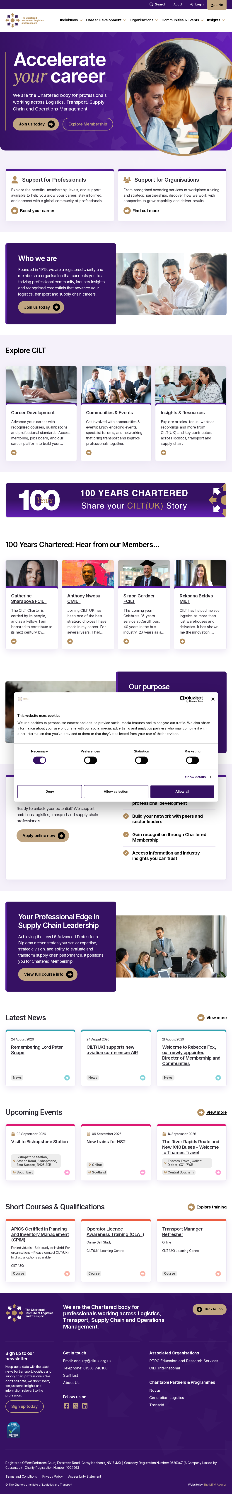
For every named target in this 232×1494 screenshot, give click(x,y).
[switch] (90, 760)
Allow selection (116, 791)
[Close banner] (213, 699)
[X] (75, 1405)
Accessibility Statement (84, 1476)
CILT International (164, 1368)
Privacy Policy (52, 1476)
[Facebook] (66, 1405)
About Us (71, 1382)
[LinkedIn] (84, 1405)
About (178, 4)
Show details (195, 777)
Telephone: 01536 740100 (85, 1368)
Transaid (156, 1405)
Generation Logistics (166, 1397)
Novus (155, 1390)
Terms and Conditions (21, 1476)
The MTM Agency (215, 1484)
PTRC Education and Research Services (183, 1361)
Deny (50, 791)
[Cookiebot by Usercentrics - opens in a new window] (183, 699)
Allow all (182, 791)
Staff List (70, 1375)
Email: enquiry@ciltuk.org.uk (87, 1361)
